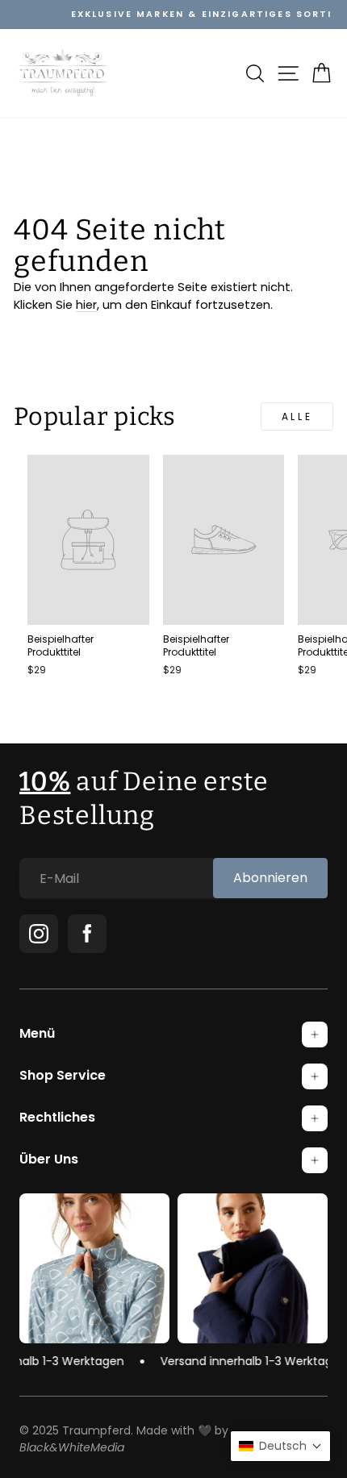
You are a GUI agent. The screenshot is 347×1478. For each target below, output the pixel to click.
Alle (297, 416)
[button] (280, 1446)
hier (86, 305)
